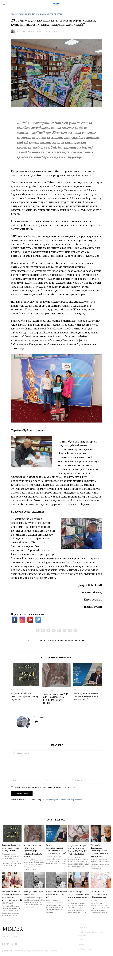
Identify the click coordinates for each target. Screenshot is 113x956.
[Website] (36, 721)
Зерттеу (81, 944)
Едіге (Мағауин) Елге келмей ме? (33, 893)
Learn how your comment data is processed (63, 799)
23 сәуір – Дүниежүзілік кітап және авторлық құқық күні (56, 640)
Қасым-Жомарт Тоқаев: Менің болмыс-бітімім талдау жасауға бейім (78, 895)
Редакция (38, 717)
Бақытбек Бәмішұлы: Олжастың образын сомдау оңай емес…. (24, 696)
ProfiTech (53, 950)
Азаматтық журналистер (24, 14)
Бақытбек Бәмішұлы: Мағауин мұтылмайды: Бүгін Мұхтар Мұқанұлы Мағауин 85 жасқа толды (12, 897)
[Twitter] (48, 630)
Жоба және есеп (84, 949)
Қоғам (58, 14)
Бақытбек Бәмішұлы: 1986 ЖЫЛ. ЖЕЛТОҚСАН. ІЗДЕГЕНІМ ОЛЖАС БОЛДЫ (55, 698)
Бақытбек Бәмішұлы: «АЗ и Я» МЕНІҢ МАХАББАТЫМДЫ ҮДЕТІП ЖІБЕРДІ (77, 849)
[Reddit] (70, 630)
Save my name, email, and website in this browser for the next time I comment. (44, 787)
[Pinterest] (54, 630)
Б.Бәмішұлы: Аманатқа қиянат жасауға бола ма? (56, 894)
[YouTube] (16, 943)
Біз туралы (82, 927)
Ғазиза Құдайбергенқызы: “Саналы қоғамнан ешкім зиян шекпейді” (86, 696)
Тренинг (81, 939)
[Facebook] (38, 630)
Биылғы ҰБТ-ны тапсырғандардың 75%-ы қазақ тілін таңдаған (99, 895)
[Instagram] (12, 943)
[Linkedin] (59, 630)
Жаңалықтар (46, 14)
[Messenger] (43, 630)
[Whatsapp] (64, 630)
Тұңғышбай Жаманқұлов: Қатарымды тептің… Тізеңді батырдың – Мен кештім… (100, 851)
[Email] (75, 630)
